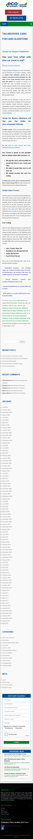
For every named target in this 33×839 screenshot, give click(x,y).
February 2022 (6, 455)
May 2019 (5, 537)
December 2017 (7, 580)
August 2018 (6, 560)
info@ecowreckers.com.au (13, 826)
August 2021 (6, 471)
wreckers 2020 (6, 665)
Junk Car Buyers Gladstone (15, 311)
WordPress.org (6, 687)
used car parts (12, 145)
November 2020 (7, 491)
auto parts (5, 640)
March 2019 (5, 542)
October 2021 (6, 466)
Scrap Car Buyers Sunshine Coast (12, 363)
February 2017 (6, 605)
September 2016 (7, 618)
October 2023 (6, 410)
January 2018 (6, 578)
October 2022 (6, 438)
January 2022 (6, 458)
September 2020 (7, 496)
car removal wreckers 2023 (10, 643)
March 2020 (5, 511)
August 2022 (6, 443)
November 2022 (7, 435)
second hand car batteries (12, 147)
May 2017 (5, 598)
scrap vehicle (6, 660)
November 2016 (7, 613)
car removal (8, 230)
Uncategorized (6, 663)
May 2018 (5, 567)
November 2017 (7, 583)
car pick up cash (23, 303)
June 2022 (5, 448)
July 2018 (5, 562)
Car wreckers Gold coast (20, 272)
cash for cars (12, 305)
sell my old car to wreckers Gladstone (17, 321)
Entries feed (6, 682)
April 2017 (5, 600)
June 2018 (5, 565)
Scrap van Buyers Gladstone (17, 318)
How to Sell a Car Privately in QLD (12, 356)
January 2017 (6, 608)
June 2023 (5, 420)
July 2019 (5, 532)
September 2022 (7, 440)
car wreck (5, 645)
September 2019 (7, 527)
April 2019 (5, 539)
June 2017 (5, 595)
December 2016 (7, 611)
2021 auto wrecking (8, 638)
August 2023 (6, 415)
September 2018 (7, 557)
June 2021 (5, 476)
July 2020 (5, 501)
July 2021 (5, 473)
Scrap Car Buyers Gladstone (15, 51)
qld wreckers (21, 300)
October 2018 (6, 555)
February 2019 (6, 544)
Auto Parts (4, 812)
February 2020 (6, 514)
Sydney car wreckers (13, 293)
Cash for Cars (5, 814)
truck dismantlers (7, 295)
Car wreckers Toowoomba (20, 274)
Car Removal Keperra (8, 366)
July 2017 (5, 593)
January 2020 (6, 517)
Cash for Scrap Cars (15, 308)
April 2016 (5, 623)
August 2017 (6, 590)
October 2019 (6, 524)
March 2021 (5, 481)
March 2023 (5, 425)
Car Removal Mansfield (9, 361)
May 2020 (5, 506)
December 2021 (7, 461)
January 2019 (6, 547)
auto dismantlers (8, 797)
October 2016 (6, 616)
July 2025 (5, 407)
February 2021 (6, 483)
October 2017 (6, 585)
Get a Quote (13, 12)
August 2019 (6, 529)
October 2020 (6, 494)
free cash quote (13, 209)
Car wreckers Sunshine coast (15, 270)
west (28, 323)
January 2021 (6, 486)
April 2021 (5, 478)
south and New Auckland (9, 323)
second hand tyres (24, 145)
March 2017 (5, 603)
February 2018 (6, 575)
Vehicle (3, 808)
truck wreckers (22, 323)
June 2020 (5, 504)
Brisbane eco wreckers (13, 72)
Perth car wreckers (19, 286)
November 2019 (7, 522)
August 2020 (6, 499)
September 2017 (7, 588)
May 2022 (5, 450)
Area (2, 810)
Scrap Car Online (7, 658)
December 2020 (7, 489)
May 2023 (5, 422)
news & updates (7, 653)
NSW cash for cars (24, 293)
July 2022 (5, 445)
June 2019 (5, 534)
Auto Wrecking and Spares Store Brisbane (14, 358)
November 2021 (7, 463)
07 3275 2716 (16, 18)
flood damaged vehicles (9, 650)
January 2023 (6, 430)
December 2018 (7, 550)
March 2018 (5, 572)
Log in (4, 680)
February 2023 (6, 428)
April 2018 (5, 570)
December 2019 (7, 519)
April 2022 (5, 453)
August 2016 (6, 621)
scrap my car (10, 316)
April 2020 (5, 509)
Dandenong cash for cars (15, 281)
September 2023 (7, 412)
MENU (4, 24)
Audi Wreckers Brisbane (17, 385)
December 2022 (7, 433)
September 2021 (7, 468)
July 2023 (5, 417)
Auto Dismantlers (12, 303)
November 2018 (7, 552)
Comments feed (7, 685)
